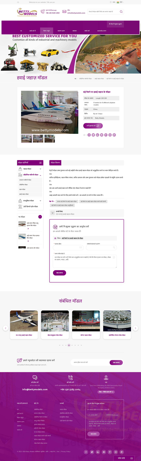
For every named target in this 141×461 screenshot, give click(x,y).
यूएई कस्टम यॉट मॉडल (33, 248)
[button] (76, 113)
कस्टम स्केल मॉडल (39, 413)
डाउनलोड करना (101, 31)
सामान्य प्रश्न (61, 31)
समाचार (75, 31)
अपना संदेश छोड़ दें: (59, 253)
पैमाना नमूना (46, 31)
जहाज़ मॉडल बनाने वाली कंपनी (42, 436)
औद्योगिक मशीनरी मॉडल (85, 79)
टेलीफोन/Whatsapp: (93, 244)
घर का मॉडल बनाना (39, 432)
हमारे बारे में (33, 31)
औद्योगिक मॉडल (23, 185)
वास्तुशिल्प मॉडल (28, 201)
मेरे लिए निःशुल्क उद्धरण (115, 24)
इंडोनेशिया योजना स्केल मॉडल (86, 335)
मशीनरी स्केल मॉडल (39, 428)
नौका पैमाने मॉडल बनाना (40, 443)
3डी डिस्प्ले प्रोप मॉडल (30, 206)
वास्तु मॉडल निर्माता (39, 421)
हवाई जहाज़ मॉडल (99, 79)
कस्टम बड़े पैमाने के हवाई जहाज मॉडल (67, 201)
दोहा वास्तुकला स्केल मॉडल (24, 335)
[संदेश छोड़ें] (131, 458)
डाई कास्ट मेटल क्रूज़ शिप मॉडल (33, 237)
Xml (58, 451)
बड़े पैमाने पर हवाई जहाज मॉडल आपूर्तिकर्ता (62, 205)
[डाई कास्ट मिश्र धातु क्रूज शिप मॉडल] (22, 224)
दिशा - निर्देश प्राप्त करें (105, 392)
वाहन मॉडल (22, 189)
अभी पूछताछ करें (91, 126)
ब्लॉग (47, 451)
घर (21, 31)
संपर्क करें (87, 31)
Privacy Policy (65, 451)
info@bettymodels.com (76, 13)
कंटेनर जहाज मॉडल (55, 335)
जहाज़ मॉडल (27, 169)
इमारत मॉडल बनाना (39, 424)
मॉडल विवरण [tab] (55, 163)
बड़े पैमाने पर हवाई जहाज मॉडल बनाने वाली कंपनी (93, 201)
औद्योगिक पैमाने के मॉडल (40, 417)
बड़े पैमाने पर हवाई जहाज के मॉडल (72, 238)
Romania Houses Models (117, 335)
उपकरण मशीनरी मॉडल (25, 180)
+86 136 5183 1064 (52, 13)
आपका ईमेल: (58, 244)
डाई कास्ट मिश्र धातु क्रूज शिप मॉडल (32, 224)
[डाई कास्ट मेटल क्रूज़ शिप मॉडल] (22, 236)
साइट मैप (52, 451)
